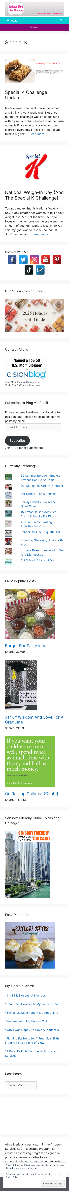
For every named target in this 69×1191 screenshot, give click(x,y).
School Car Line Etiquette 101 (40, 532)
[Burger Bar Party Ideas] (34, 614)
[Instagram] (34, 259)
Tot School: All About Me (37, 560)
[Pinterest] (57, 259)
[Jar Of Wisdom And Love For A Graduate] (34, 686)
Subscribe (17, 441)
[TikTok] (29, 270)
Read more (36, 134)
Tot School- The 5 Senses (38, 493)
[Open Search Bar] (61, 20)
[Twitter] (23, 259)
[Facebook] (12, 259)
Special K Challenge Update (26, 94)
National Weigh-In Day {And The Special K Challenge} (34, 195)
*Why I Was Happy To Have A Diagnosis (32, 1030)
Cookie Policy (12, 1177)
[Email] (40, 270)
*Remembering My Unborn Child (27, 1021)
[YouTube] (45, 259)
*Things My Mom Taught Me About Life (31, 1012)
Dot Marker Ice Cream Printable (42, 485)
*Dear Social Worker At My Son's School (32, 1004)
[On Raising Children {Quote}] (34, 762)
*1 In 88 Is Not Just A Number (25, 995)
